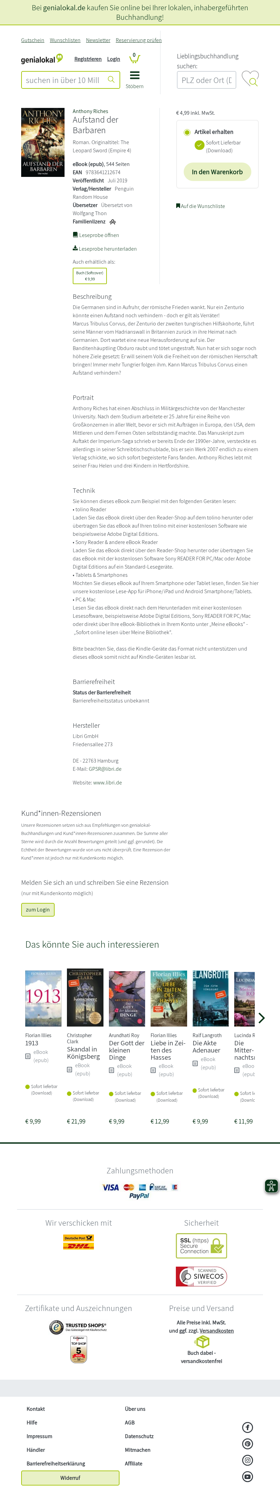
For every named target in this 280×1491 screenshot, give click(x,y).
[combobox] (62, 80)
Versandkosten (217, 1330)
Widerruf (70, 1477)
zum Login (38, 909)
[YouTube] (248, 1477)
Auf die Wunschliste (202, 206)
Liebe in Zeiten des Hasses (168, 1050)
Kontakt (36, 1408)
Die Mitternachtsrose (250, 1050)
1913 (31, 1042)
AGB (130, 1422)
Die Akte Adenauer (206, 1046)
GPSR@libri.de (105, 768)
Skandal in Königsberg (83, 1052)
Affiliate (133, 1463)
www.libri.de (107, 782)
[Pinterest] (248, 1444)
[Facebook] (248, 1428)
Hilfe (32, 1422)
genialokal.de (64, 7)
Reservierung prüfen (139, 40)
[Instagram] (248, 1461)
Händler (36, 1449)
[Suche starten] (111, 80)
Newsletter (98, 40)
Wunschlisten (65, 40)
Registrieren (88, 58)
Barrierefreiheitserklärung (56, 1463)
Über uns (135, 1408)
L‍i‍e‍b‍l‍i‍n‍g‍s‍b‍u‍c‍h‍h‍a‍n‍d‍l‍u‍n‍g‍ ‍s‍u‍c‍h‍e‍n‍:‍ (207, 61)
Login (113, 58)
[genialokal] (42, 58)
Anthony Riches (90, 111)
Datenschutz (139, 1436)
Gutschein (32, 40)
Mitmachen (138, 1449)
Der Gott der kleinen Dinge (126, 1050)
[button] (135, 82)
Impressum (39, 1436)
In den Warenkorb (217, 171)
